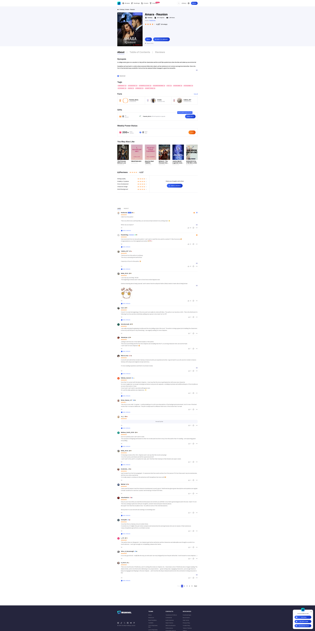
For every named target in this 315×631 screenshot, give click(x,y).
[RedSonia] (118, 213)
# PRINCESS (139, 88)
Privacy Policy (186, 623)
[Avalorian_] (118, 469)
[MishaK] (118, 484)
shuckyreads (125, 324)
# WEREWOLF (121, 85)
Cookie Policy (186, 625)
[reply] (193, 228)
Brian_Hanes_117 (126, 400)
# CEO (168, 85)
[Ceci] (118, 308)
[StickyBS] (118, 520)
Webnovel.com (119, 3)
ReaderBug (124, 235)
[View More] (197, 224)
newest (126, 208)
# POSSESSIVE (132, 85)
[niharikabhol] (118, 498)
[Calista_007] (118, 251)
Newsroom (151, 617)
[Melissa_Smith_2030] (118, 433)
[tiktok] (121, 623)
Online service (169, 628)
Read (148, 39)
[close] (311, 612)
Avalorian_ (124, 469)
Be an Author (186, 617)
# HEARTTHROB (149, 88)
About (150, 615)
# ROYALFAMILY (187, 85)
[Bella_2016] (118, 274)
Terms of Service (187, 628)
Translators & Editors (171, 615)
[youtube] (131, 623)
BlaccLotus (124, 355)
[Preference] (188, 3)
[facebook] (128, 623)
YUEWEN (150, 623)
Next (195, 586)
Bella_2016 (124, 273)
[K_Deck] (118, 563)
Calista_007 (125, 251)
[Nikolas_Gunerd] (118, 378)
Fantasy (122, 9)
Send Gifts (190, 116)
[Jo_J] (118, 417)
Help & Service (169, 623)
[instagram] (118, 623)
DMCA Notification (171, 625)
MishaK (123, 484)
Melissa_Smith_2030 (127, 432)
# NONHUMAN (176, 85)
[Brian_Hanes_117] (118, 400)
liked (119, 208)
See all (196, 94)
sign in (194, 3)
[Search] (178, 3)
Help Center (186, 620)
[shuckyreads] (118, 324)
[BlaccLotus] (118, 356)
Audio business (170, 620)
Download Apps (187, 615)
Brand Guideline (152, 620)
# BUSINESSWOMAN (158, 85)
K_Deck (123, 562)
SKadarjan (124, 337)
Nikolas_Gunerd (126, 378)
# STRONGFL (121, 88)
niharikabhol (125, 497)
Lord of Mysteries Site (153, 626)
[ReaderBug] (118, 235)
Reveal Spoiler (159, 421)
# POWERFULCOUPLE (144, 85)
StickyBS (124, 519)
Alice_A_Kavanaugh (127, 551)
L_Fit (122, 538)
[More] (197, 228)
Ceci (122, 308)
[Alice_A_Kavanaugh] (118, 552)
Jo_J (122, 416)
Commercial (169, 617)
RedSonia (152, 20)
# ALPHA (130, 88)
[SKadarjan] (118, 338)
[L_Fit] (118, 538)
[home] (118, 9)
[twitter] (124, 623)
